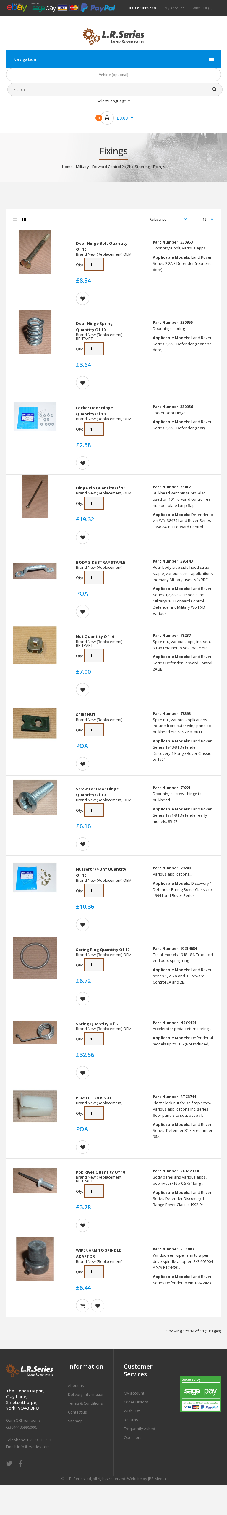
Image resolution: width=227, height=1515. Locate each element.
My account (134, 1393)
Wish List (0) (202, 8)
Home (67, 166)
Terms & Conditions (85, 1403)
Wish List (132, 1411)
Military (82, 166)
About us (76, 1385)
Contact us (77, 1412)
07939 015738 (142, 8)
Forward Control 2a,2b (112, 166)
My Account (174, 8)
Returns (131, 1419)
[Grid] (15, 219)
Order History (136, 1402)
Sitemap (75, 1421)
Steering (142, 166)
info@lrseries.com (33, 1446)
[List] (24, 219)
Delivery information (86, 1394)
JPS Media (157, 1478)
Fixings (159, 166)
